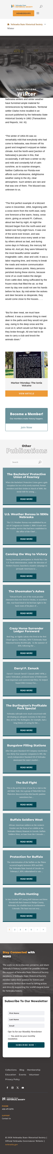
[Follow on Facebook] (7, 1088)
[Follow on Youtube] (23, 1088)
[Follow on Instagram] (12, 1088)
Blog (21, 1070)
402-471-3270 (8, 1109)
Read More (26, 499)
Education (10, 1074)
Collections (11, 1070)
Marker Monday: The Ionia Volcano (26, 384)
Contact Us (6, 1118)
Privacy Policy (12, 1079)
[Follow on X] (18, 1088)
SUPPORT (6, 1116)
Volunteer (34, 1074)
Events (22, 1074)
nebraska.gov (11, 1144)
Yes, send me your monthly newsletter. (21, 1037)
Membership (33, 1070)
